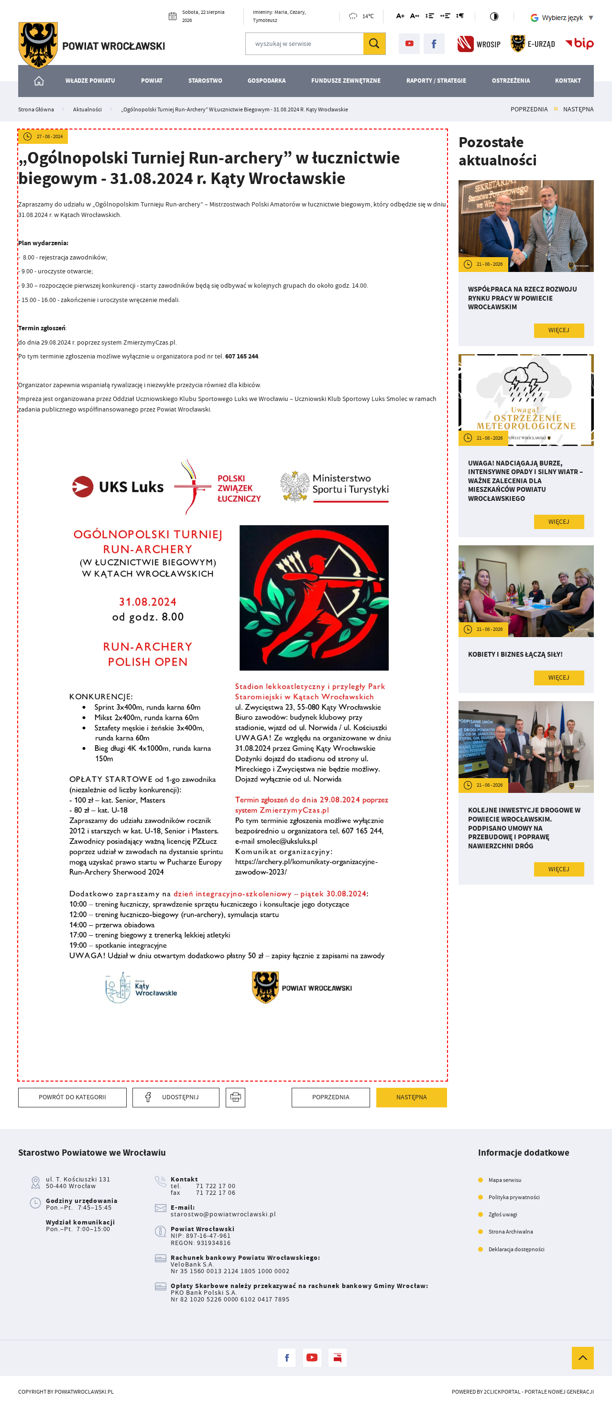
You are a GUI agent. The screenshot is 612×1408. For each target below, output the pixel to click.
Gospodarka (266, 80)
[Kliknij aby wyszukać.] (374, 43)
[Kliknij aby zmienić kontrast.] (494, 16)
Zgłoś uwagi (503, 1214)
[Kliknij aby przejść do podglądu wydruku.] (235, 1097)
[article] (526, 263)
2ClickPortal (502, 1392)
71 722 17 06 (216, 1193)
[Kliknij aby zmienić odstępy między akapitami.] (460, 17)
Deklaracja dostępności (517, 1249)
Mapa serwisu (505, 1180)
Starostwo (205, 80)
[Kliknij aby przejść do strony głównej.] (91, 45)
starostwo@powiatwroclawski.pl (223, 1214)
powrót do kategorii (72, 1097)
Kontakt (568, 80)
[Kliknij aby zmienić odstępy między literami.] (414, 17)
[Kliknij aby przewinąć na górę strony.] (583, 1358)
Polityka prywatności (514, 1197)
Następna (578, 109)
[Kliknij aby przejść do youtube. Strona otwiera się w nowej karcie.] (409, 43)
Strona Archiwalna (511, 1231)
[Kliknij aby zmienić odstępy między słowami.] (445, 17)
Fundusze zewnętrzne (346, 80)
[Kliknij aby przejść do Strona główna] (39, 81)
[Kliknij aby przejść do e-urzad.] (533, 43)
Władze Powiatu (90, 80)
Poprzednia (529, 109)
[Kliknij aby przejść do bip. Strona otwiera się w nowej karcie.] (579, 43)
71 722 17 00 (216, 1186)
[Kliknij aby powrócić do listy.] (555, 109)
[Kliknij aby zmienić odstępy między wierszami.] (430, 17)
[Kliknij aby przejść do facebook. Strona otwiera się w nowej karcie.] (434, 43)
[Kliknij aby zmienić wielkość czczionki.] (400, 17)
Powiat (152, 80)
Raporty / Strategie (436, 80)
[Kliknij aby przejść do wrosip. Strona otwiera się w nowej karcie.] (479, 43)
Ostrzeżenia (511, 80)
